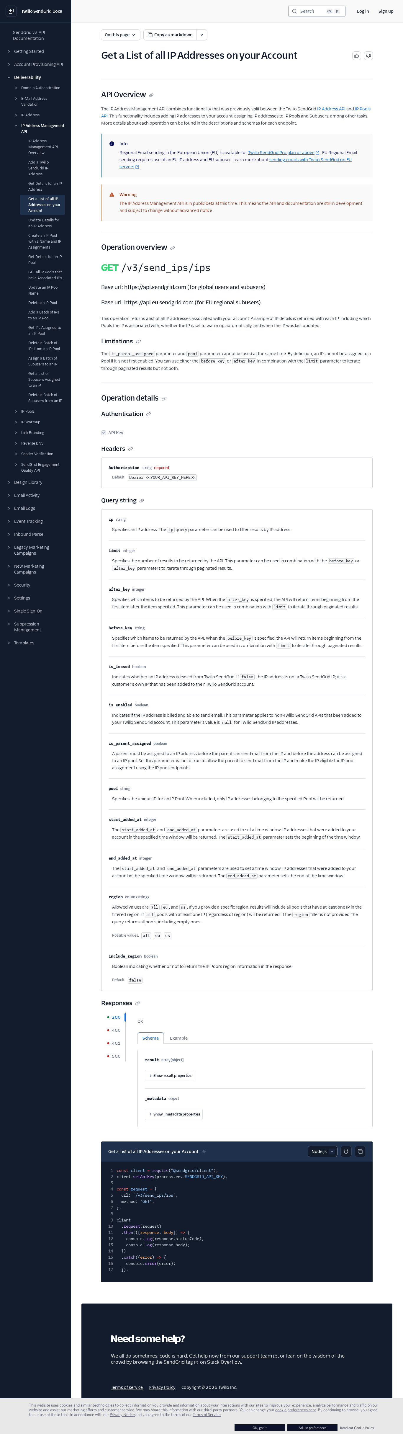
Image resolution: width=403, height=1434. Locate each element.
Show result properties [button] (172, 1075)
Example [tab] (179, 1038)
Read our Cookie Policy (357, 1428)
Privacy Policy (162, 1387)
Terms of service (127, 1387)
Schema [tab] (150, 1038)
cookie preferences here (295, 1409)
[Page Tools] (201, 35)
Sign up (386, 11)
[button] (35, 51)
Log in (363, 11)
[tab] (113, 1017)
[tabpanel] (255, 1069)
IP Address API (331, 109)
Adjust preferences (312, 1428)
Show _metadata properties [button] (176, 1114)
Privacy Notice (122, 1414)
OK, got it (260, 1428)
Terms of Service (207, 1414)
